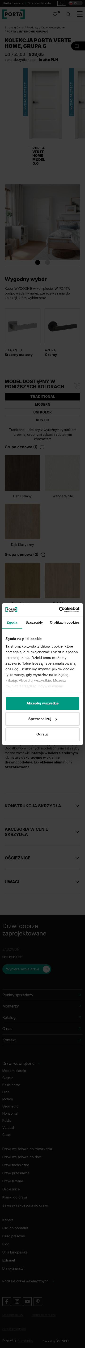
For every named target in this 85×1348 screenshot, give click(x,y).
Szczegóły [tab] (34, 622)
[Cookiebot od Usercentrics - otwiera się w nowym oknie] (60, 610)
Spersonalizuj (39, 719)
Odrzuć (42, 734)
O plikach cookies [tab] (65, 622)
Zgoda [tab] (12, 622)
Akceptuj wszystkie (42, 703)
